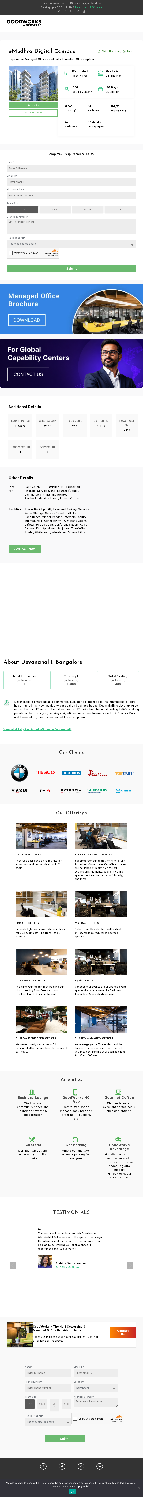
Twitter (62, 1466)
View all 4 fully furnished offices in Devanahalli (37, 729)
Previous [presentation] (13, 1265)
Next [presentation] (130, 1265)
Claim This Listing (111, 51)
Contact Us (33, 105)
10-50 (55, 210)
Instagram (81, 1466)
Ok (72, 1491)
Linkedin (99, 1466)
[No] (138, 1488)
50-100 (88, 210)
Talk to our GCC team (88, 7)
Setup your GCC (33, 113)
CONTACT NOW (25, 549)
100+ (120, 210)
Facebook (43, 1466)
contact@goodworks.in (87, 3)
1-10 (22, 210)
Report (130, 51)
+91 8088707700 (54, 3)
